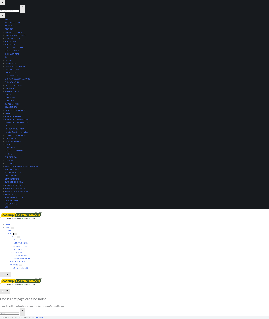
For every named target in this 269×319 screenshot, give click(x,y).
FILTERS (13, 237)
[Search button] (22, 312)
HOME (7, 224)
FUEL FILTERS (18, 249)
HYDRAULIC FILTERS (20, 243)
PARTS (10, 234)
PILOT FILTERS (18, 252)
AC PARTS (14, 265)
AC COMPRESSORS (20, 268)
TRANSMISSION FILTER (21, 258)
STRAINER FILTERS (20, 255)
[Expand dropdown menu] (12, 228)
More (7, 227)
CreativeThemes (37, 317)
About (10, 230)
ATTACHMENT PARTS (18, 262)
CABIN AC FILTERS (20, 246)
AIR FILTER (17, 240)
